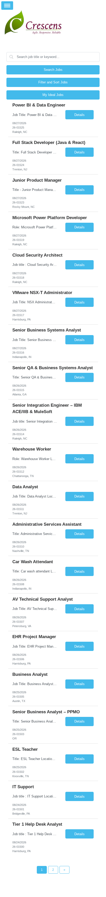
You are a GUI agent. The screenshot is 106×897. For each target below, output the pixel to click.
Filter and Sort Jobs (53, 82)
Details (79, 115)
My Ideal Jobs (53, 95)
